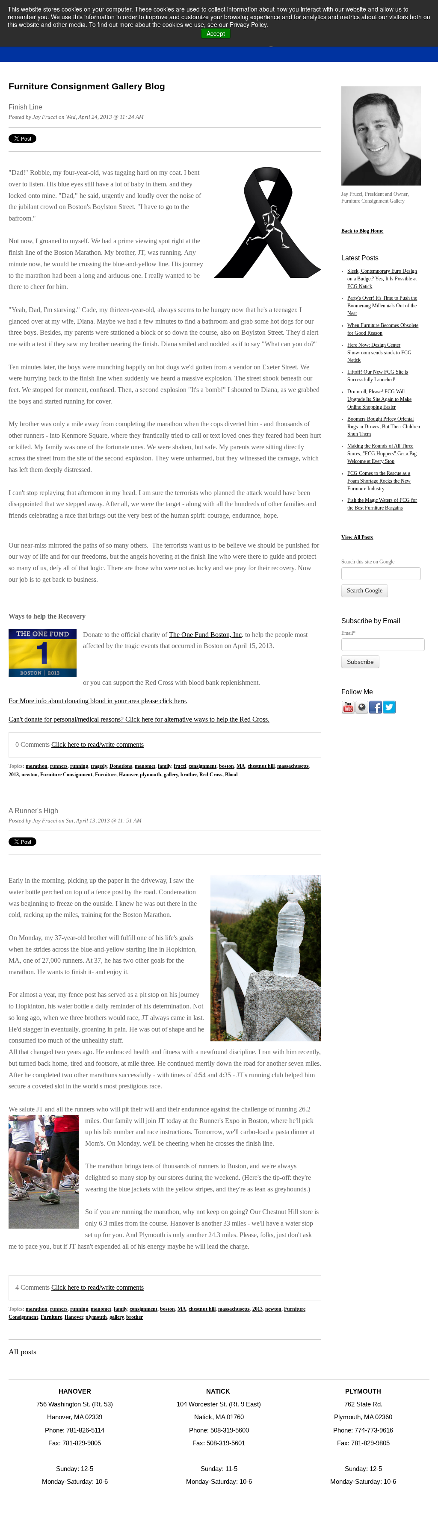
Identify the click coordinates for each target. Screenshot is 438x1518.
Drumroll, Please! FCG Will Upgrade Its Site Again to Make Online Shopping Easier (379, 399)
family (164, 766)
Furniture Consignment (66, 775)
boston (226, 766)
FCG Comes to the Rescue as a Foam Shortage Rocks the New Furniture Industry (379, 481)
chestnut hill (261, 766)
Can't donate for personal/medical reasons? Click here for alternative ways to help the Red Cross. (139, 719)
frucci (180, 766)
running (79, 766)
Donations (121, 766)
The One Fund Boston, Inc (205, 635)
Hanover (128, 775)
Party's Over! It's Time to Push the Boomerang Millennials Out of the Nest (382, 305)
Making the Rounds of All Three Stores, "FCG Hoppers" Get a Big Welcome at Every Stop (382, 453)
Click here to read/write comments (97, 745)
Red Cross (210, 775)
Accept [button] (216, 33)
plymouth (150, 775)
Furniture (105, 775)
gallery (171, 775)
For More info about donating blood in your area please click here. (98, 701)
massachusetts (293, 766)
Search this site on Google (367, 562)
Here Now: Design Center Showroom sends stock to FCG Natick (379, 352)
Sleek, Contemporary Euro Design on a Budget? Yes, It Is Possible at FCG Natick (382, 278)
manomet (145, 766)
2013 (14, 775)
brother (189, 775)
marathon (36, 766)
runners (59, 766)
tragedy (99, 766)
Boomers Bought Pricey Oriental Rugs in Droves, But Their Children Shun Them (383, 426)
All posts (22, 1351)
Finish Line (25, 107)
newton (29, 775)
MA (241, 766)
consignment (202, 766)
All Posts (363, 537)
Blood (231, 775)
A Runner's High (33, 810)
